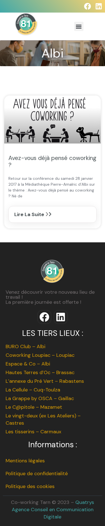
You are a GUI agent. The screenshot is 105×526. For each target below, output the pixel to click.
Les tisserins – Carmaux (33, 431)
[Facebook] (87, 6)
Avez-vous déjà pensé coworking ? (52, 161)
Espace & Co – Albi (28, 363)
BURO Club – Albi (25, 346)
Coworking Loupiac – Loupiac (40, 355)
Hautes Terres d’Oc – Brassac (40, 372)
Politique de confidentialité (37, 473)
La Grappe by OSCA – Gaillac (40, 398)
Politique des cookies (30, 486)
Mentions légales (25, 460)
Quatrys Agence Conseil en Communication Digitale (53, 509)
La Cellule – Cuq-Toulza (33, 389)
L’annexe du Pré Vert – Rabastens (45, 381)
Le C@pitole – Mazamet (34, 407)
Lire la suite (29, 214)
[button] (78, 26)
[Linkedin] (98, 6)
